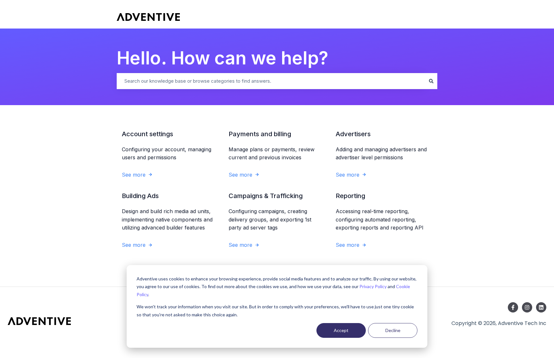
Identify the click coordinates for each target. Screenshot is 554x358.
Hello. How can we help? (222, 58)
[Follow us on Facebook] (513, 307)
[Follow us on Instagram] (527, 307)
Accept (341, 330)
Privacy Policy (373, 286)
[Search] (431, 81)
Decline (392, 330)
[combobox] (271, 81)
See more (134, 174)
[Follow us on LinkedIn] (541, 307)
